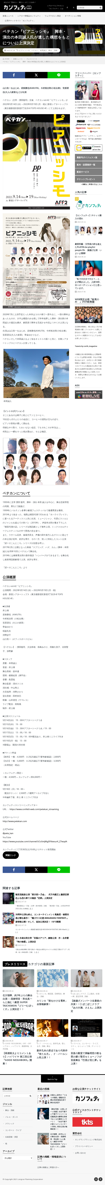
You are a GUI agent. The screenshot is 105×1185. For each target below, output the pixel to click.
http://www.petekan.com (15, 821)
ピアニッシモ (24, 50)
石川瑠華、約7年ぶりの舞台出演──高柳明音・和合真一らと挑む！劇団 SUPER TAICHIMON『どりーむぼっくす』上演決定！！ (18, 1002)
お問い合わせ (80, 1153)
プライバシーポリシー (84, 1146)
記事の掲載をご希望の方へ (48, 1167)
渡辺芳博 (79, 996)
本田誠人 (43, 50)
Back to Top (52, 1079)
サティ (73, 1046)
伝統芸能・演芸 (11, 1137)
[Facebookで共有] (14, 75)
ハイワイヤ (15, 1046)
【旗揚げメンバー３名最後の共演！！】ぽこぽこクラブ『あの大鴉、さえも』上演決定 (86, 1006)
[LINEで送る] (59, 75)
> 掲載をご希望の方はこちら (91, 184)
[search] (100, 7)
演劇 (86, 996)
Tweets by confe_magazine (86, 346)
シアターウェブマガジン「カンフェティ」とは (55, 7)
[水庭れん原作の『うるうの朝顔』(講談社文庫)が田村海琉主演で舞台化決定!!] (43, 1099)
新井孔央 (56, 1043)
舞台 (48, 1046)
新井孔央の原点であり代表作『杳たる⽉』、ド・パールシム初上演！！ (52, 1054)
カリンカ (42, 993)
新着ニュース (8, 16)
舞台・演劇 (52, 50)
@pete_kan (8, 833)
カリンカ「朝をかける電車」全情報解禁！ (52, 1002)
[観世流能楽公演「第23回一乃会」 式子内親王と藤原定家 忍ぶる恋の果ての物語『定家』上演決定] (8, 898)
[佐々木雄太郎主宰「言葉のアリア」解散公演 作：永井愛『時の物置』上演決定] (8, 942)
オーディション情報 (73, 16)
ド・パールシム (45, 1043)
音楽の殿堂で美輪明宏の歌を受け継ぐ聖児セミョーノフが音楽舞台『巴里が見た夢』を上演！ (86, 1058)
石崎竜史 (58, 993)
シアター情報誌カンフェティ (29, 16)
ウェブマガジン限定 (53, 16)
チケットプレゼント (86, 179)
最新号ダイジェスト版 (87, 157)
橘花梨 (50, 993)
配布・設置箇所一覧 (86, 164)
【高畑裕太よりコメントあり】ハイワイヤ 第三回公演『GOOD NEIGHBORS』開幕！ (17, 1058)
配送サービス (83, 171)
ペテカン (34, 50)
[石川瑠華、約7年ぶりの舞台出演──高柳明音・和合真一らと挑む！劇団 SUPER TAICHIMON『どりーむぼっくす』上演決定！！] (43, 1138)
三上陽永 (90, 993)
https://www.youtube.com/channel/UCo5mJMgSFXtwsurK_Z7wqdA (35, 841)
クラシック (9, 1123)
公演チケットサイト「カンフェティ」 (20, 20)
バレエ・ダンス (11, 1117)
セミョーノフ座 (84, 1046)
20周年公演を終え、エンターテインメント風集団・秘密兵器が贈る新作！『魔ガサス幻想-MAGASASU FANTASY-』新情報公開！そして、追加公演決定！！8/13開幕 (42, 918)
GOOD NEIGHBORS (13, 1043)
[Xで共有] (36, 75)
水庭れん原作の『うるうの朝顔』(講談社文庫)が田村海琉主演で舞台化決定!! (58, 1099)
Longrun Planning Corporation (30, 1179)
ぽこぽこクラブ (79, 993)
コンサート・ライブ (90, 1043)
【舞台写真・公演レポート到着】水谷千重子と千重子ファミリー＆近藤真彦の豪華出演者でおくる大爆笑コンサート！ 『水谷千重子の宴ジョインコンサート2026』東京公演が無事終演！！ (58, 1119)
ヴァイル (76, 1043)
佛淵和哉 (25, 1046)
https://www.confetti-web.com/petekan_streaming (34, 809)
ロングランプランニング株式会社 (88, 1139)
